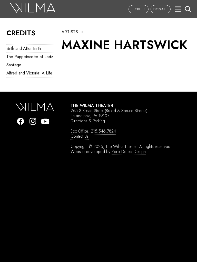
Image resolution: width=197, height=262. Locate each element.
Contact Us (79, 136)
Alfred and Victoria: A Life (29, 73)
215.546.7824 (103, 131)
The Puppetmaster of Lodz (29, 57)
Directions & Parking (88, 121)
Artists (70, 32)
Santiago (13, 65)
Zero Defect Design (129, 152)
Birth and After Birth (23, 48)
